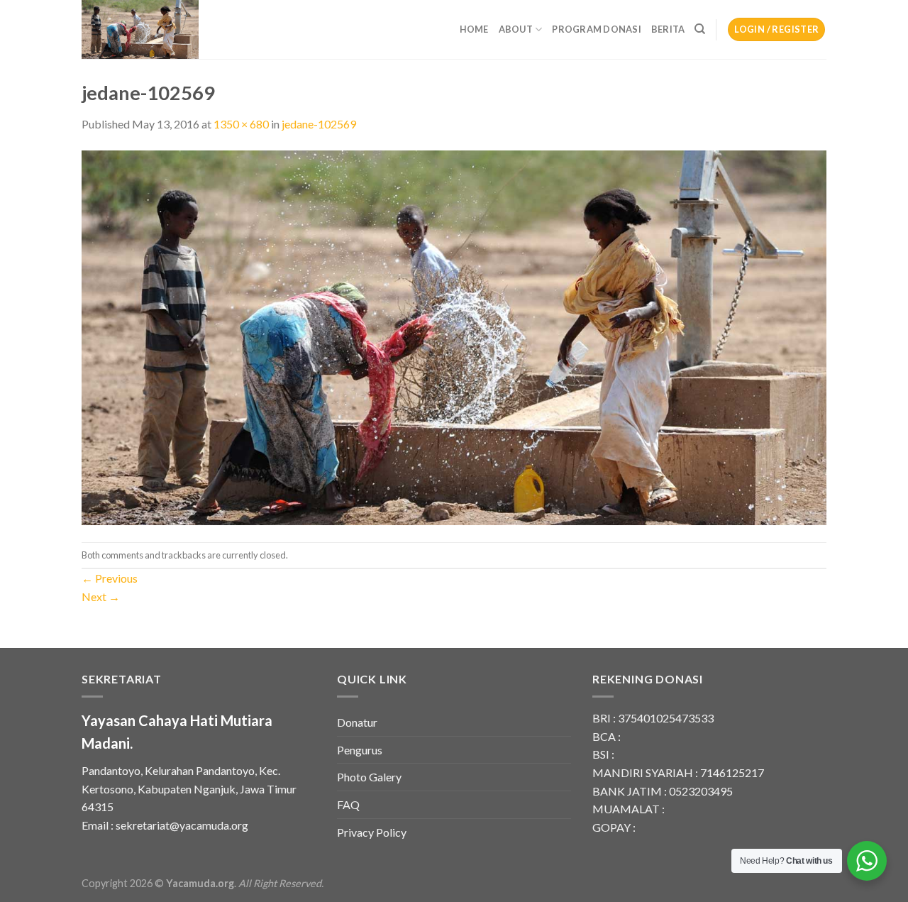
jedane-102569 (319, 124)
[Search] (699, 29)
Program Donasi (596, 29)
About (516, 29)
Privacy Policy (371, 832)
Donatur (357, 722)
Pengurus (359, 750)
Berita (668, 29)
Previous (110, 578)
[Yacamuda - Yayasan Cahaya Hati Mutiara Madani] (152, 29)
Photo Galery (369, 776)
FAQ (348, 804)
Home (474, 29)
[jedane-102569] (454, 336)
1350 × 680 (241, 124)
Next (101, 596)
